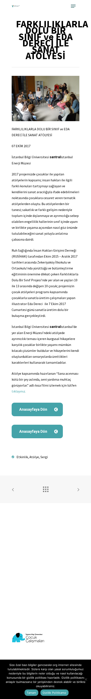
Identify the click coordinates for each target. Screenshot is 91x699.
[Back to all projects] (45, 488)
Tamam (31, 692)
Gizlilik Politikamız (54, 692)
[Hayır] (86, 679)
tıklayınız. (19, 391)
